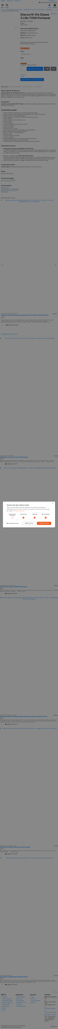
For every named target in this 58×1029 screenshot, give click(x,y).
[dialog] (29, 514)
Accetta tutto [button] (44, 523)
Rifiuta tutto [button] (29, 523)
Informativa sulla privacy (19, 511)
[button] (12, 523)
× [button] (52, 503)
